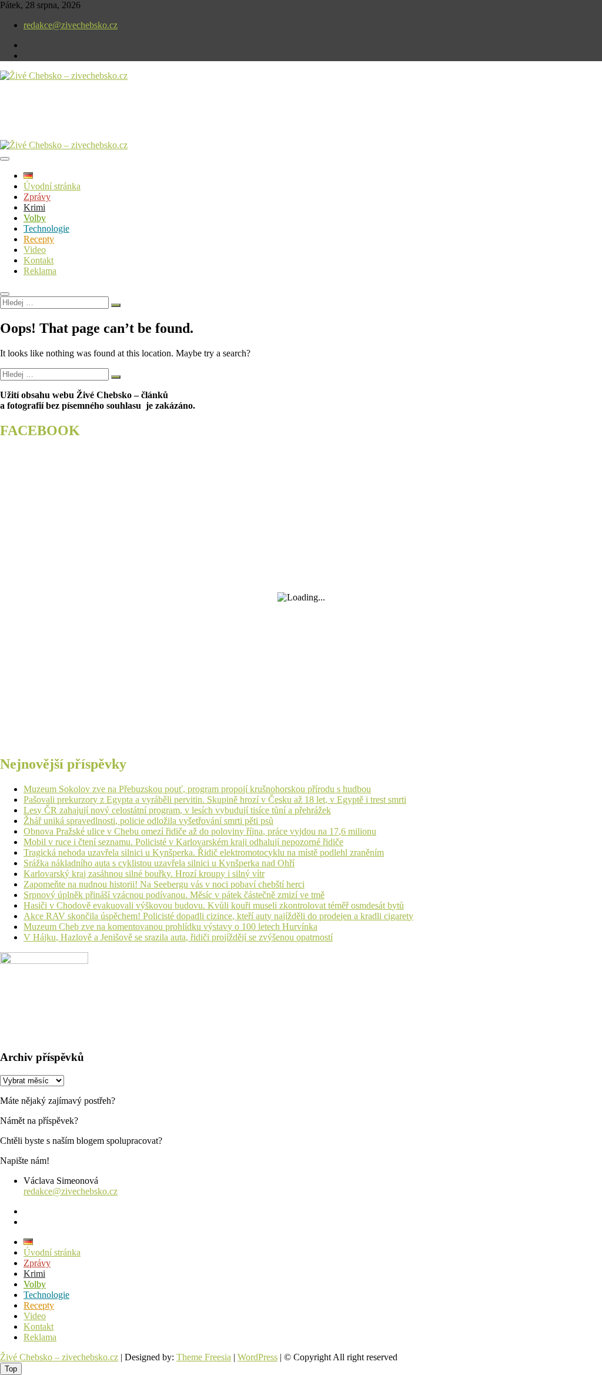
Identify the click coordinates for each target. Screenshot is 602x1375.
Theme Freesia (203, 1357)
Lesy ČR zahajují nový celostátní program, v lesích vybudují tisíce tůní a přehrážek (177, 810)
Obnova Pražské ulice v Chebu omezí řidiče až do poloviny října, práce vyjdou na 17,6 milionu (200, 831)
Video (35, 250)
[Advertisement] (137, 120)
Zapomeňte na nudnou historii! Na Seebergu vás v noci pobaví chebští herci (164, 884)
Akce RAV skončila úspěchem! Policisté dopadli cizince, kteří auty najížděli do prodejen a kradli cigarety (218, 916)
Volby (35, 218)
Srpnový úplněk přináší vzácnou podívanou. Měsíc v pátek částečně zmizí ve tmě (174, 895)
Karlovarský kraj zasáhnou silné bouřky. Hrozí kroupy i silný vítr (144, 874)
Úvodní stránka (52, 186)
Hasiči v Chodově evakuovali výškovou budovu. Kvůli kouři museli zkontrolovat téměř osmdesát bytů (214, 905)
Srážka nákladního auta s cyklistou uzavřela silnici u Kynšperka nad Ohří (159, 863)
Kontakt (38, 260)
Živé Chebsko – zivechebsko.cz (59, 1357)
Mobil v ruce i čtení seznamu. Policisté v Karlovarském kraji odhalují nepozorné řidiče (183, 842)
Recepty (39, 239)
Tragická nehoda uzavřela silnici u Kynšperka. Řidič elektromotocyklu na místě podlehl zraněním (204, 852)
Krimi (34, 207)
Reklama (40, 271)
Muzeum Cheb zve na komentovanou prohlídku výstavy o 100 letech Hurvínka (170, 927)
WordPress (257, 1357)
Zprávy (37, 197)
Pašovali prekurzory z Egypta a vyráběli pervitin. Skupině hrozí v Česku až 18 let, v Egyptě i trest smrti (215, 800)
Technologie (46, 228)
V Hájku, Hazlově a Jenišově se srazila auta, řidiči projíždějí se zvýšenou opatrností (178, 937)
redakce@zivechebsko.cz (71, 25)
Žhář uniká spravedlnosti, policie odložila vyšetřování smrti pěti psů (148, 821)
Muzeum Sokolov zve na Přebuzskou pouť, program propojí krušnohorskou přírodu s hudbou (197, 789)
